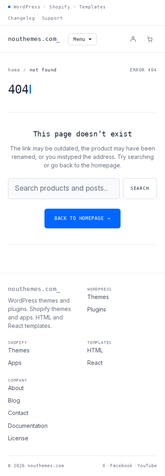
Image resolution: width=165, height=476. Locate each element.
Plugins (96, 309)
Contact (18, 412)
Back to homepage (82, 218)
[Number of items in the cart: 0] (150, 39)
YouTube (147, 465)
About (16, 387)
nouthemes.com (32, 39)
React (95, 362)
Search (140, 188)
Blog (14, 400)
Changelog (21, 18)
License (18, 438)
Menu (79, 39)
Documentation (28, 425)
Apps (15, 362)
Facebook (121, 465)
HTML (95, 350)
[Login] (133, 39)
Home (14, 70)
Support (52, 18)
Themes (98, 296)
